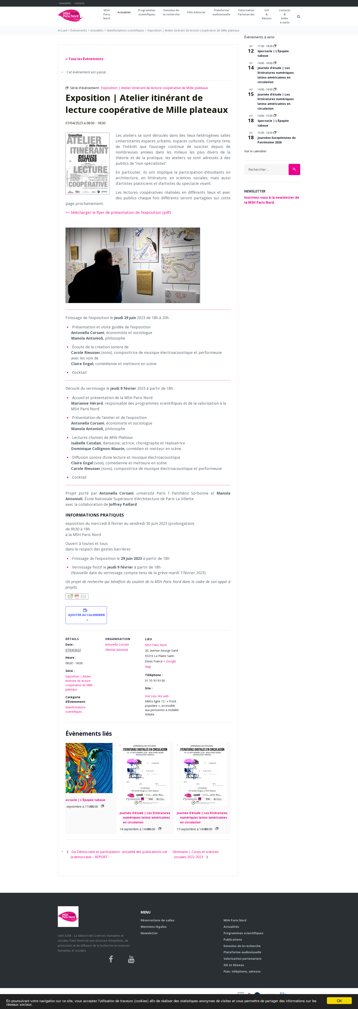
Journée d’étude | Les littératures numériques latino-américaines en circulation (145, 817)
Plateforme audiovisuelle (242, 952)
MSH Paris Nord (156, 645)
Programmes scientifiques (146, 12)
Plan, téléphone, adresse (242, 971)
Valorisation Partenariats (246, 12)
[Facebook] (111, 959)
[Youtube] (131, 959)
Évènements (78, 30)
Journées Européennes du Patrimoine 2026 (277, 140)
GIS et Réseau (234, 965)
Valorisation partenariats (242, 959)
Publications (233, 939)
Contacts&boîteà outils (284, 16)
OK (339, 1000)
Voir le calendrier (255, 151)
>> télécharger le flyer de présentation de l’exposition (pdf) (118, 212)
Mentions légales (154, 927)
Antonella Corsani (117, 644)
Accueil (62, 30)
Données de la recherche (242, 946)
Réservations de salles (157, 920)
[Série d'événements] (102, 806)
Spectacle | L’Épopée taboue (83, 800)
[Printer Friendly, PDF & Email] (76, 596)
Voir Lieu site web (157, 696)
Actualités (124, 12)
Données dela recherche (171, 12)
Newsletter (149, 933)
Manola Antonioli (116, 650)
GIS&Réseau (266, 14)
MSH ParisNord (106, 14)
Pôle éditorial (196, 12)
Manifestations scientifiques (125, 30)
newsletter (65, 3)
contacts (79, 3)
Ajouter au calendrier (86, 615)
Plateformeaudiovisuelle (221, 12)
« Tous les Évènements (84, 59)
